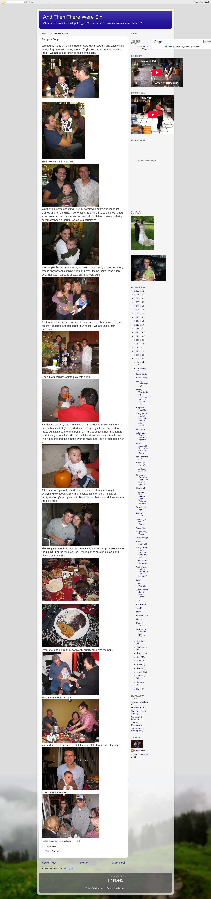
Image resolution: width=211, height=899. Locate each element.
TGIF (138, 601)
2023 (137, 302)
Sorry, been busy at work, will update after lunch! (141, 419)
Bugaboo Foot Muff (141, 409)
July (139, 657)
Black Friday (141, 378)
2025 (137, 295)
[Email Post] (78, 841)
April (139, 668)
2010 (137, 351)
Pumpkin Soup (140, 624)
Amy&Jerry (139, 751)
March (140, 672)
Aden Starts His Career (142, 562)
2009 (137, 355)
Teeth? (139, 608)
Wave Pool (141, 528)
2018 (137, 321)
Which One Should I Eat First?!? (141, 632)
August (140, 653)
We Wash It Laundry (136, 718)
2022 (137, 306)
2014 (137, 336)
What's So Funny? (140, 464)
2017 (137, 325)
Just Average (142, 538)
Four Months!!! (141, 543)
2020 (137, 314)
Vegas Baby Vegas (141, 533)
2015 (137, 332)
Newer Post (49, 862)
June (139, 661)
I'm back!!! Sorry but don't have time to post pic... (142, 479)
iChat (138, 580)
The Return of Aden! (141, 470)
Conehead (141, 604)
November (141, 368)
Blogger (121, 888)
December (141, 362)
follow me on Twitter (142, 47)
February (141, 676)
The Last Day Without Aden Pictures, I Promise (141, 498)
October (140, 641)
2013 (137, 340)
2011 (136, 348)
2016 (137, 329)
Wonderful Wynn (141, 508)
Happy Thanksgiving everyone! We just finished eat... (142, 397)
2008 (137, 359)
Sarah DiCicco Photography (137, 729)
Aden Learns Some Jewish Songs (142, 593)
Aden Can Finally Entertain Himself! (141, 436)
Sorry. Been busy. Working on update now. (142, 552)
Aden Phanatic (141, 585)
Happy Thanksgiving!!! (142, 383)
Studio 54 (140, 488)
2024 (137, 298)
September (142, 647)
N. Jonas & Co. (138, 708)
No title (139, 612)
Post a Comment (53, 851)
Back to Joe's (139, 514)
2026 (137, 291)
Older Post (118, 862)
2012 (137, 344)
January (140, 682)
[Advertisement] (144, 194)
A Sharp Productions (136, 724)
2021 (137, 310)
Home (84, 862)
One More (140, 429)
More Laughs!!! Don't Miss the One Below (142, 448)
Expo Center (142, 374)
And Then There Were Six (72, 17)
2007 (137, 689)
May (139, 664)
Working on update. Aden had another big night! (142, 571)
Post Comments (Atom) (64, 868)
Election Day (142, 616)
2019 (137, 317)
